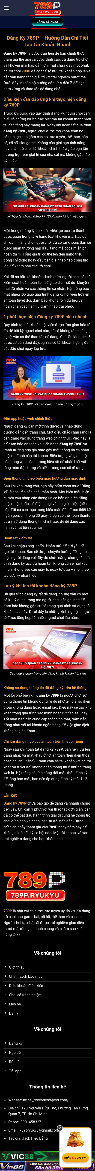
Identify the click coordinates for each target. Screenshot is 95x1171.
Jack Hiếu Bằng (35, 1138)
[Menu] (6, 8)
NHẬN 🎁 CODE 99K (75, 1157)
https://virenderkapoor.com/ (46, 1100)
